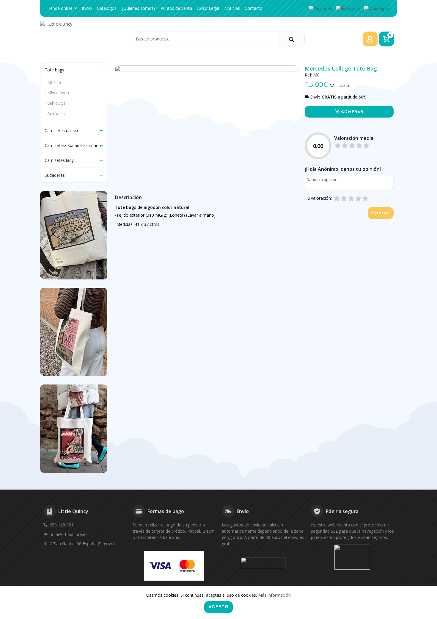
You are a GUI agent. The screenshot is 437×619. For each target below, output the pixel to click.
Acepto (218, 606)
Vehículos (56, 103)
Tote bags (54, 70)
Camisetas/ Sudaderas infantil (73, 145)
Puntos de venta (176, 8)
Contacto (253, 8)
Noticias (232, 8)
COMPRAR (351, 112)
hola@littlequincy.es (68, 534)
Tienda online (60, 8)
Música (54, 82)
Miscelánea (58, 93)
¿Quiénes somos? (138, 8)
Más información (274, 595)
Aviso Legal (208, 8)
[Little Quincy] (84, 39)
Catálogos (107, 8)
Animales (56, 113)
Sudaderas (55, 175)
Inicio (87, 8)
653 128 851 (61, 525)
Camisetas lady (59, 160)
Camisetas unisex (61, 130)
